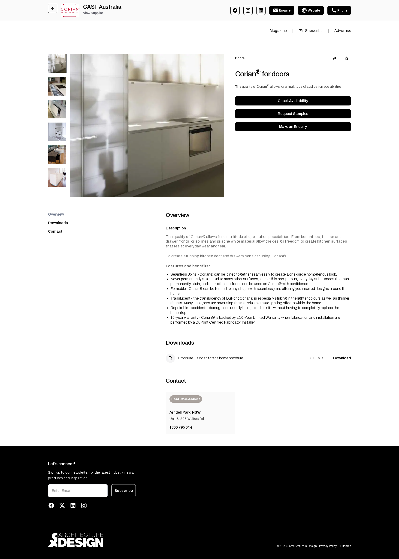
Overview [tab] (56, 214)
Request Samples (293, 114)
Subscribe (314, 31)
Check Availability (293, 101)
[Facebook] (235, 10)
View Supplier (93, 13)
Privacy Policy (328, 546)
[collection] (346, 58)
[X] (62, 505)
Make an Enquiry (293, 127)
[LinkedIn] (261, 10)
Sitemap (345, 546)
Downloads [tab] (58, 223)
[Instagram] (248, 10)
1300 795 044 (180, 427)
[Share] (335, 58)
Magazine (278, 31)
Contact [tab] (55, 231)
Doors (240, 58)
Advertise (342, 31)
